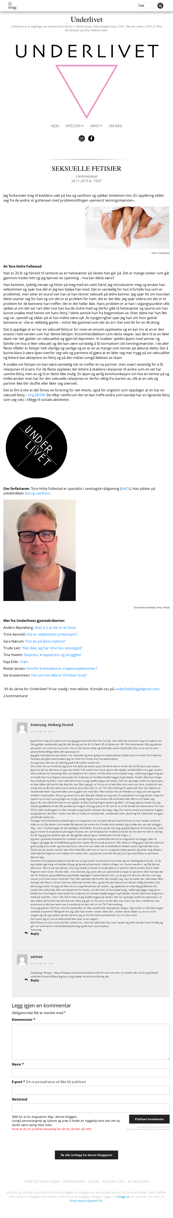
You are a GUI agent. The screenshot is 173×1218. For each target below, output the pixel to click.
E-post (49, 1081)
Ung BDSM (36, 395)
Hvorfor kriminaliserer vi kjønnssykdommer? (61, 668)
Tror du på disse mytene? (45, 641)
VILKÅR (93, 1181)
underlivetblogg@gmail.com (137, 689)
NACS (125, 488)
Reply (35, 934)
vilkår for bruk (154, 1129)
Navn (18, 1064)
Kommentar (23, 1019)
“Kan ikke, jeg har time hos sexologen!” (52, 648)
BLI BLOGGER (138, 1181)
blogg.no (123, 1197)
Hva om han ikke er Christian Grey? (59, 675)
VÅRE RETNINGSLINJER (42, 1181)
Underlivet (86, 23)
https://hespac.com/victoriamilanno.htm (77, 972)
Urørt (23, 661)
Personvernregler (139, 1129)
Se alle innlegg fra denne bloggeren (86, 1155)
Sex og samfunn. (38, 493)
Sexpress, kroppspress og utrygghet (52, 654)
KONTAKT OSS (113, 1181)
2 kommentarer (86, 176)
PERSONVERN (74, 1181)
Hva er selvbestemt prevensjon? (51, 634)
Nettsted (19, 1099)
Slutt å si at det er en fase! (55, 627)
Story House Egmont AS (86, 1201)
